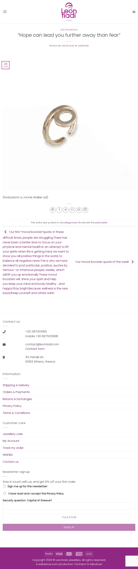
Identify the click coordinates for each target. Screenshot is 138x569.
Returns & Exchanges (17, 399)
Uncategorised (69, 29)
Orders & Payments (16, 392)
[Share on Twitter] (66, 210)
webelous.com (48, 564)
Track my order (13, 448)
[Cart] (133, 11)
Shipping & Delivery (16, 385)
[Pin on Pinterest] (79, 210)
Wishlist (8, 455)
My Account (11, 441)
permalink (101, 222)
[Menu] (5, 11)
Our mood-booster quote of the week (102, 262)
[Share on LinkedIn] (85, 210)
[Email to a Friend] (72, 210)
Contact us (11, 462)
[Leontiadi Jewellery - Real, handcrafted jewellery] (69, 11)
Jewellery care (13, 434)
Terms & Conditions (16, 413)
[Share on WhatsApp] (53, 210)
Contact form (35, 349)
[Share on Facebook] (59, 210)
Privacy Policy (12, 406)
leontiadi (83, 45)
